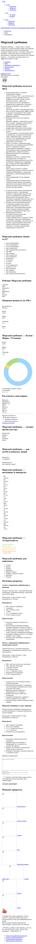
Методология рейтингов (14, 941)
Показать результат (8, 423)
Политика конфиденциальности (16, 936)
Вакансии (13, 6)
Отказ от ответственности (14, 937)
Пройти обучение (11, 28)
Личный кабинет (29, 28)
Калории (7, 62)
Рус (7, 13)
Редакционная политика (14, 939)
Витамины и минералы (12, 65)
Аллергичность (10, 70)
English (12, 16)
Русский (12, 15)
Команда (13, 8)
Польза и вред (9, 67)
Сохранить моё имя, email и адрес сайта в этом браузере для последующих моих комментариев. (17, 778)
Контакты (13, 10)
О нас (8, 5)
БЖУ (6, 63)
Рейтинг (7, 68)
